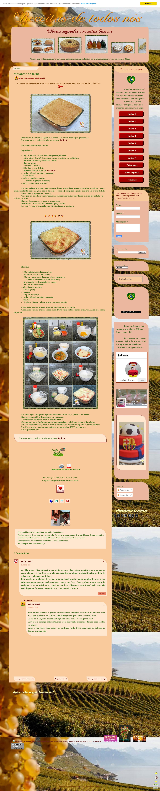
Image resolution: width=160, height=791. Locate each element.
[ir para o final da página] (155, 788)
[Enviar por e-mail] (62, 503)
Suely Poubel (27, 561)
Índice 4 (63, 140)
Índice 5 (132, 143)
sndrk (79, 786)
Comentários (125, 495)
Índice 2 (132, 121)
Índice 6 (132, 150)
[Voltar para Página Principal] (156, 778)
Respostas (28, 600)
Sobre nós (132, 180)
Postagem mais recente (24, 679)
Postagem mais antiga (97, 679)
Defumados (132, 165)
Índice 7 (132, 158)
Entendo (148, 3)
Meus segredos (132, 172)
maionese (51, 170)
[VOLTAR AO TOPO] (155, 785)
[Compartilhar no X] (57, 503)
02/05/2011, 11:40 (25, 565)
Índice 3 (132, 128)
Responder (102, 594)
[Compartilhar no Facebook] (51, 503)
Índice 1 (132, 114)
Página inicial (61, 679)
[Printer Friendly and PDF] (65, 470)
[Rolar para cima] (156, 773)
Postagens (124, 490)
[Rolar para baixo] (156, 781)
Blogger (98, 786)
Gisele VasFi (34, 604)
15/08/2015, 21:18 (33, 607)
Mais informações (88, 3)
